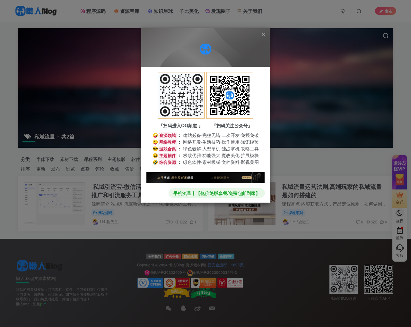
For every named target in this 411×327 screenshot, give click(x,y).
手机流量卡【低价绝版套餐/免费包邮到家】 (216, 193)
